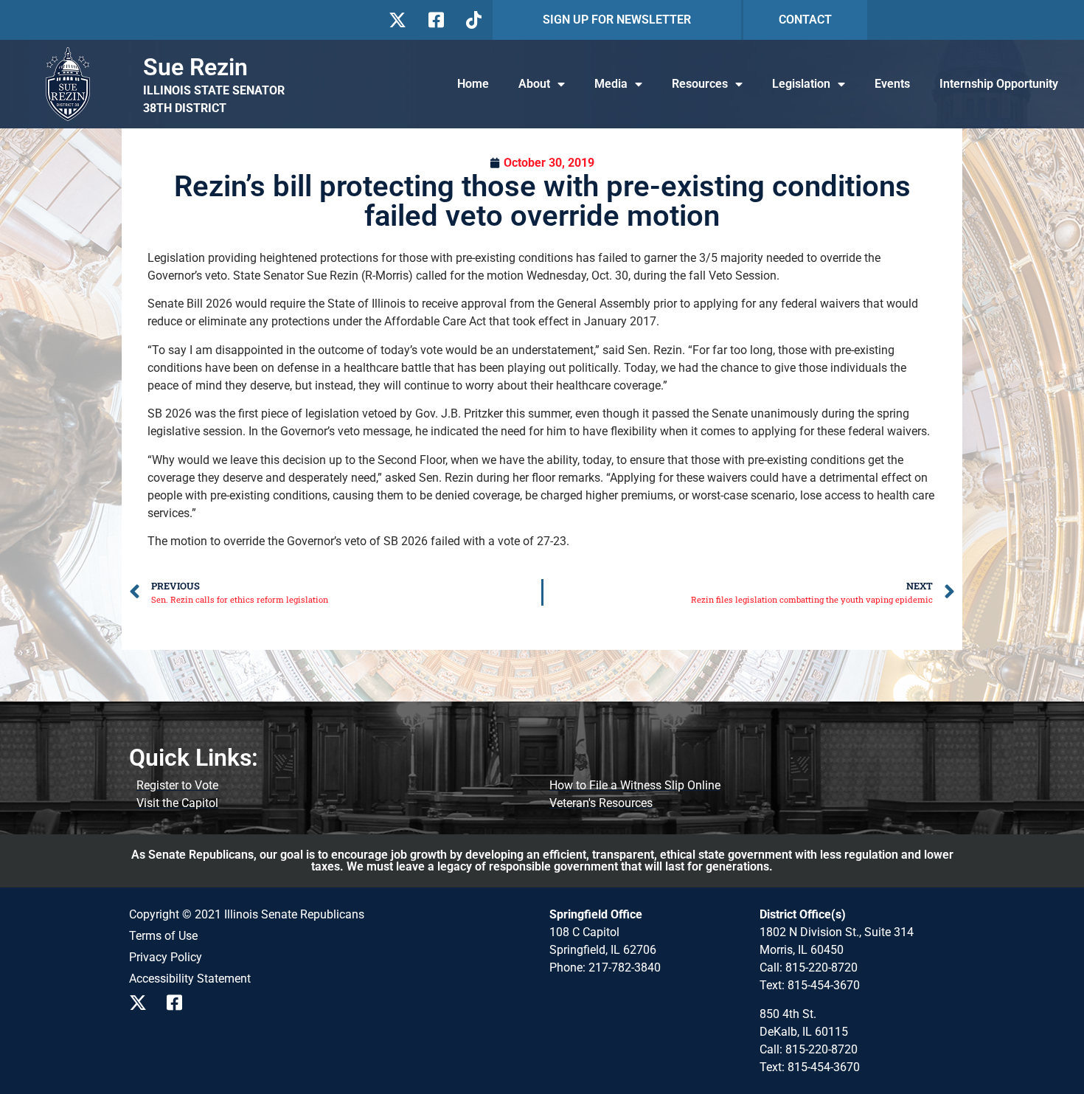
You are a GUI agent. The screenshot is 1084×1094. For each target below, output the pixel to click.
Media (611, 84)
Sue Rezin (195, 67)
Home (473, 84)
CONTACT (805, 20)
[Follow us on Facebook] (435, 20)
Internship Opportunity (998, 84)
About (534, 84)
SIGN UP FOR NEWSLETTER (617, 20)
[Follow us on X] (397, 20)
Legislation (801, 84)
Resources (700, 84)
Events (892, 84)
